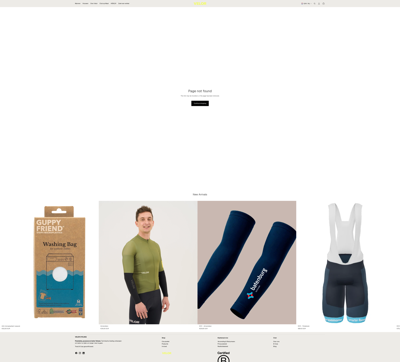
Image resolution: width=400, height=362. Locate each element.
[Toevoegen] (95, 321)
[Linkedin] (83, 353)
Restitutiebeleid (223, 346)
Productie (165, 344)
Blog (274, 346)
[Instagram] (80, 353)
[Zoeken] (314, 3)
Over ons (276, 341)
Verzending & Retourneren (226, 341)
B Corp (275, 344)
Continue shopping (200, 103)
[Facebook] (76, 353)
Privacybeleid (222, 344)
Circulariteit (165, 341)
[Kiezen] (194, 321)
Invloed (164, 346)
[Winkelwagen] (323, 3)
